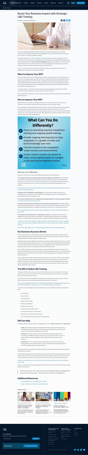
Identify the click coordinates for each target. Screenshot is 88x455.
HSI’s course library (27, 181)
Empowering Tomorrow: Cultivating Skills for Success (34, 381)
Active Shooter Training (52, 434)
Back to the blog (6, 7)
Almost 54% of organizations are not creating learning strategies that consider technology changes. (41, 227)
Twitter (78, 450)
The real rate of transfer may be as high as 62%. (29, 200)
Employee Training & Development (26, 20)
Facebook (75, 450)
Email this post (62, 20)
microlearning (37, 183)
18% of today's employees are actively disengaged (40, 58)
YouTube (84, 450)
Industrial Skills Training (52, 436)
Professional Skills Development (53, 438)
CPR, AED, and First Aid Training (52, 432)
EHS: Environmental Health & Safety (66, 432)
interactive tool (25, 68)
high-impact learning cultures (33, 272)
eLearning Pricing (51, 442)
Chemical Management (65, 434)
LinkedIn (81, 450)
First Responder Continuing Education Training (53, 440)
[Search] (68, 3)
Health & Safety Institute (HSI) (5, 3)
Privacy (49, 449)
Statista (26, 89)
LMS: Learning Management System (66, 437)
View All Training (51, 444)
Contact (75, 435)
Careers (75, 432)
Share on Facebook (64, 20)
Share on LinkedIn (69, 20)
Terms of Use (54, 449)
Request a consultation (23, 365)
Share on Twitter (67, 20)
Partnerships (76, 434)
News (75, 430)
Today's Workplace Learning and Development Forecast (34, 384)
